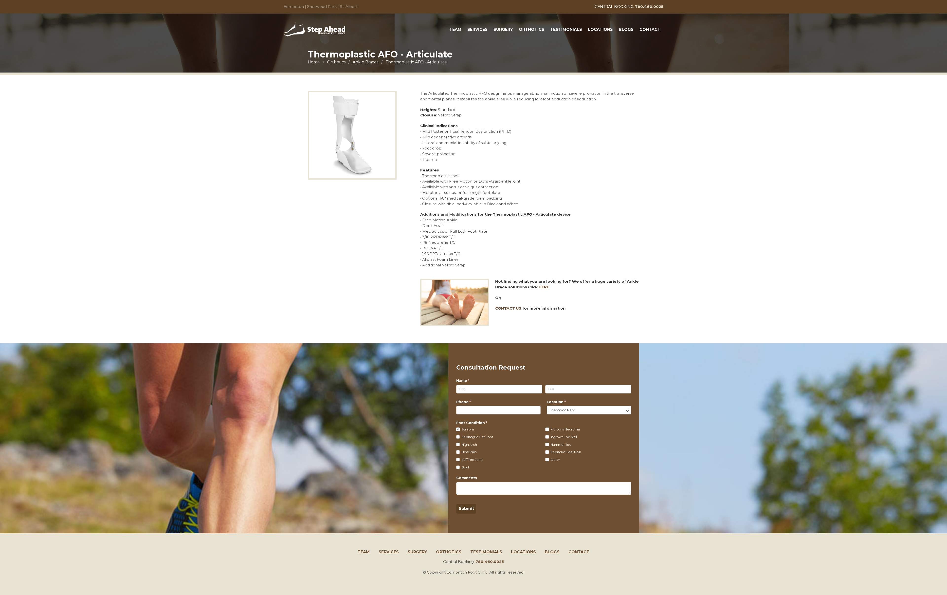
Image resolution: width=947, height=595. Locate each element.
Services (477, 29)
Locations (600, 29)
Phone (471, 402)
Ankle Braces (365, 62)
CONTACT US (508, 308)
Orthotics (531, 29)
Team (455, 29)
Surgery (503, 29)
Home (314, 62)
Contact (649, 29)
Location (564, 402)
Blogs (626, 29)
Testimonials (566, 29)
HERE (544, 287)
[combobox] (589, 410)
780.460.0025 (489, 561)
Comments (466, 478)
